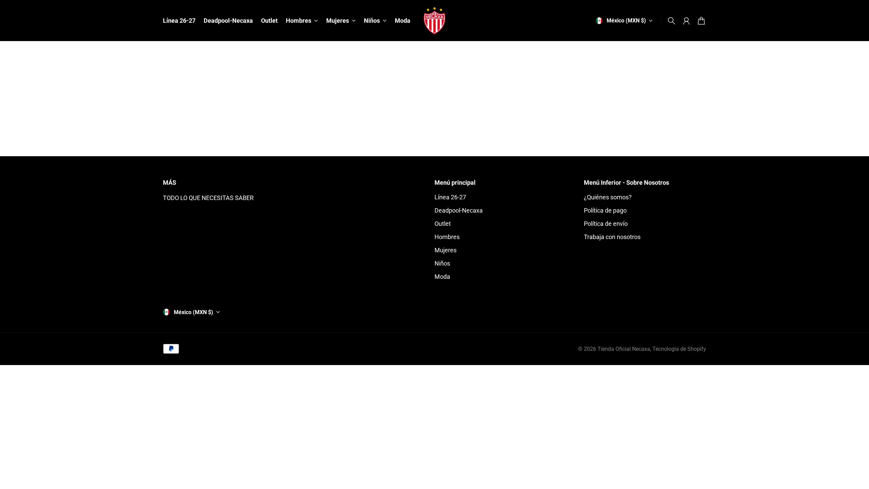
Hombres (447, 236)
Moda (442, 276)
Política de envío (606, 223)
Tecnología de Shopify (679, 349)
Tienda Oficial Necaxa (623, 349)
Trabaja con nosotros (612, 236)
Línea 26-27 (450, 197)
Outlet (442, 223)
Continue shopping (434, 118)
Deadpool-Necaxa (458, 210)
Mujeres (445, 250)
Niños (442, 263)
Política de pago (605, 210)
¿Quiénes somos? (608, 197)
